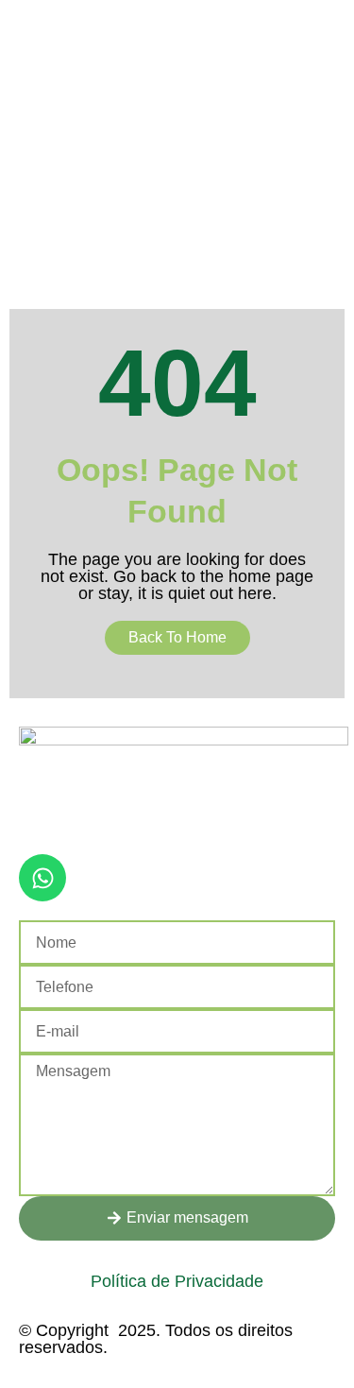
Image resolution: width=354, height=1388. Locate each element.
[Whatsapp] (42, 877)
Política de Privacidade (177, 1281)
